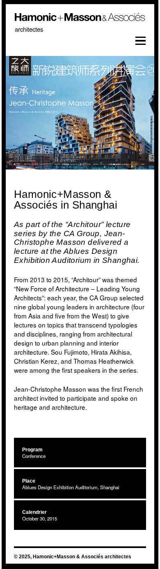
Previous (24, 116)
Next (136, 116)
